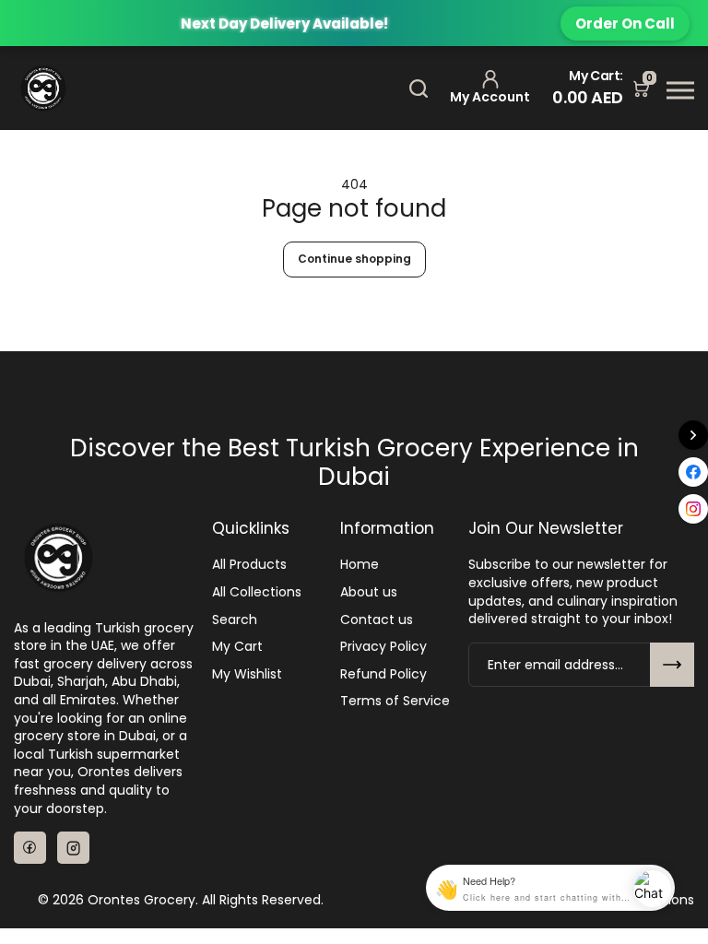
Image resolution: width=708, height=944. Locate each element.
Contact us (376, 620)
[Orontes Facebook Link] (30, 848)
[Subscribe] (672, 665)
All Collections (256, 592)
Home (359, 564)
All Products (249, 564)
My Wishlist (247, 674)
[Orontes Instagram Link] (73, 848)
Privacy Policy (383, 646)
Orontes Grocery (141, 900)
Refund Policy (383, 674)
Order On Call (625, 23)
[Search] (418, 88)
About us (368, 592)
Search (234, 620)
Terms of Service (395, 701)
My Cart (237, 646)
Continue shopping (354, 258)
